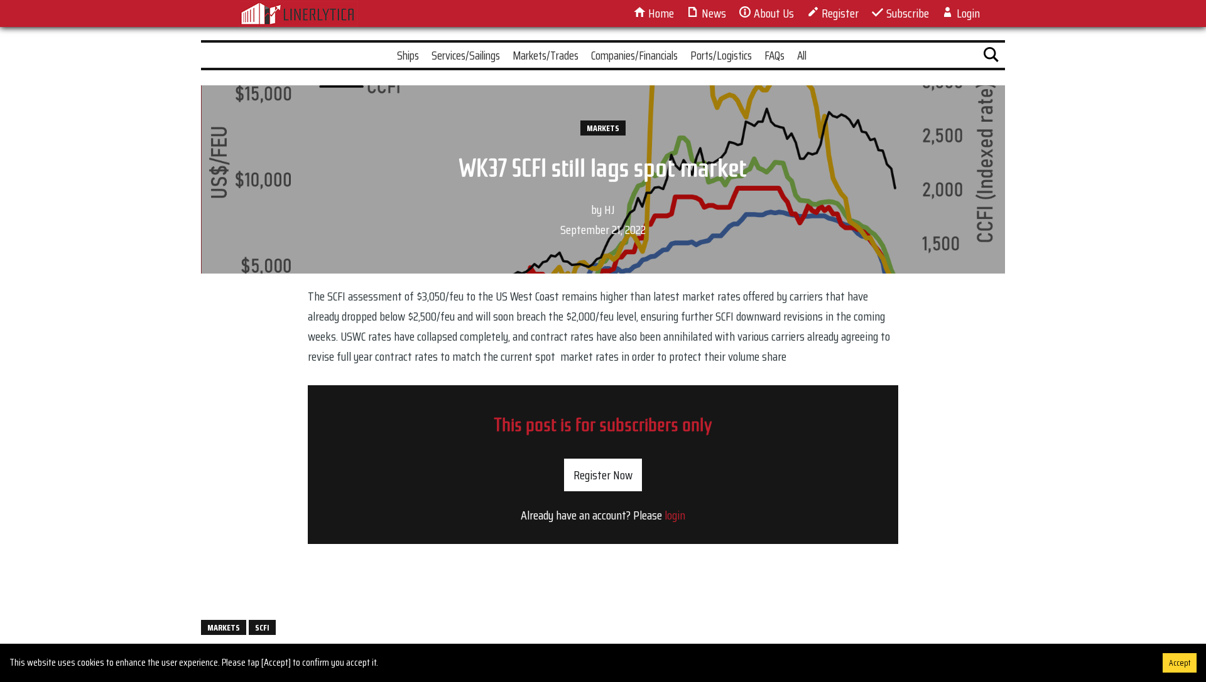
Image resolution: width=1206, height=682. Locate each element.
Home (660, 13)
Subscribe (906, 13)
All (802, 55)
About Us (772, 13)
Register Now (603, 475)
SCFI (262, 627)
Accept (1179, 662)
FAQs (774, 55)
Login (967, 13)
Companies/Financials (634, 55)
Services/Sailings (466, 55)
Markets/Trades (546, 55)
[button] (991, 57)
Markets (603, 128)
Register (839, 13)
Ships (408, 55)
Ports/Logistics (721, 55)
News (712, 13)
